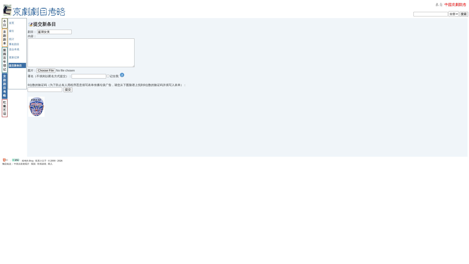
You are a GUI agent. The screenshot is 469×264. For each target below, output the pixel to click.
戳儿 (50, 164)
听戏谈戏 (41, 164)
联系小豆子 (40, 161)
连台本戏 (14, 49)
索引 (11, 31)
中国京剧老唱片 (21, 164)
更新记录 (14, 57)
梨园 (33, 164)
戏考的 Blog (28, 161)
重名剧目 (14, 44)
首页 (11, 22)
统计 (11, 39)
